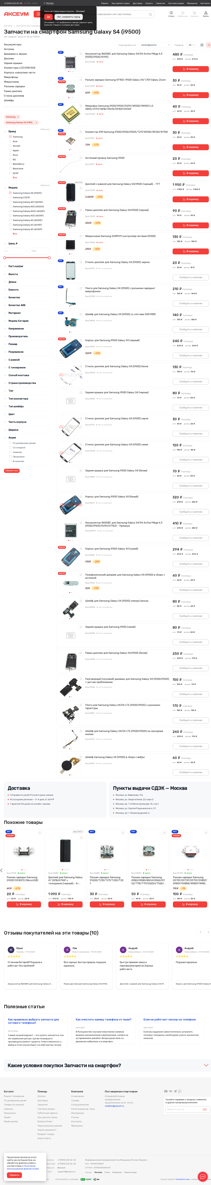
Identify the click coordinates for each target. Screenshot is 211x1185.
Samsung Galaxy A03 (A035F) (28, 215)
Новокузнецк (130, 1172)
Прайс (7, 1117)
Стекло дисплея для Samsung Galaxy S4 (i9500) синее (116, 444)
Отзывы (75, 1100)
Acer (15, 141)
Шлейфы (9, 100)
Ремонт (104, 3)
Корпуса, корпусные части (19, 72)
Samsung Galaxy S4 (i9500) (27, 193)
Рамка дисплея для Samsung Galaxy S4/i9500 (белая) (116, 652)
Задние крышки (13, 63)
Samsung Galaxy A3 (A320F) (27, 229)
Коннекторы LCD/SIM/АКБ (19, 67)
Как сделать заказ (121, 3)
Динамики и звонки (15, 53)
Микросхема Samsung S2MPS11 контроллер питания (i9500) (120, 236)
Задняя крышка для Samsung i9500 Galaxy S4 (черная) (117, 392)
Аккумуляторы (12, 44)
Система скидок (176, 3)
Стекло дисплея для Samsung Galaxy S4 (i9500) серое (116, 418)
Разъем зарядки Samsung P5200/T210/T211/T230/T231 (106, 880)
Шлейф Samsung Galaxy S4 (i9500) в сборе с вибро (115, 757)
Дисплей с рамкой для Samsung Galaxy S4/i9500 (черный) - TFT (122, 184)
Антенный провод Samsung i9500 (104, 157)
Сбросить (45, 129)
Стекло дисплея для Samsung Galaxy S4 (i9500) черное (117, 262)
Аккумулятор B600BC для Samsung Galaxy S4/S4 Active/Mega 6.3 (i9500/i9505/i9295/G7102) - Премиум (123, 524)
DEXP (16, 173)
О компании (77, 1096)
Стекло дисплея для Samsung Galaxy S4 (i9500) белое (116, 366)
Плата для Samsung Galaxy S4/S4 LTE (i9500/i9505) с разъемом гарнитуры (122, 707)
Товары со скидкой (14, 1104)
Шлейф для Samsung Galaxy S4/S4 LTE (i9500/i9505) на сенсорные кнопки (124, 733)
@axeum (62, 1168)
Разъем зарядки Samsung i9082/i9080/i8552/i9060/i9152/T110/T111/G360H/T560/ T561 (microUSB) (148, 880)
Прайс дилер (11, 1121)
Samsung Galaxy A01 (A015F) (28, 202)
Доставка (137, 3)
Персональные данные (50, 1125)
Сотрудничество (80, 1104)
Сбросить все (11, 471)
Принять (14, 1175)
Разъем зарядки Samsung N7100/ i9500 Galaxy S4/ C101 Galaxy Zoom (125, 79)
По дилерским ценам (24, 443)
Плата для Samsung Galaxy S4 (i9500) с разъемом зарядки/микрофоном (120, 290)
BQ (14, 159)
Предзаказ (19, 456)
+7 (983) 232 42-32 (13, 3)
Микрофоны (11, 77)
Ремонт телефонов (14, 1096)
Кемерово (117, 1172)
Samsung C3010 (21, 197)
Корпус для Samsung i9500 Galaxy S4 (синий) (111, 548)
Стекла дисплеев (14, 95)
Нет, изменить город (68, 16)
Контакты (205, 3)
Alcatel (16, 145)
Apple (16, 150)
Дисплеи (9, 58)
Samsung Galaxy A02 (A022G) (28, 206)
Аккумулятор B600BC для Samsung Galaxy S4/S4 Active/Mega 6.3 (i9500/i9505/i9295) (123, 55)
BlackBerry (18, 164)
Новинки (17, 452)
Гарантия (160, 3)
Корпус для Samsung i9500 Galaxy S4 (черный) (112, 340)
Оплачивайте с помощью (67, 1179)
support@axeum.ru (66, 1171)
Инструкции (77, 1113)
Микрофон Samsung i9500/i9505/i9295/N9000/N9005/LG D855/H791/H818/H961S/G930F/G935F (119, 107)
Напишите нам (182, 1179)
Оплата (149, 3)
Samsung (18, 136)
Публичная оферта (48, 1113)
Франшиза (192, 3)
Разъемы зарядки (14, 86)
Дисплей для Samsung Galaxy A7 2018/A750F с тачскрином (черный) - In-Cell (65, 880)
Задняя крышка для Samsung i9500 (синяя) (110, 626)
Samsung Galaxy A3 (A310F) (27, 224)
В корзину (193, 69)
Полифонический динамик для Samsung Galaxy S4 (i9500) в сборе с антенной (125, 576)
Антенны (9, 49)
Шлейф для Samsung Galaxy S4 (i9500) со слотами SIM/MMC (120, 314)
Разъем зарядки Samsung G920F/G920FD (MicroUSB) (22, 879)
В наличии (18, 461)
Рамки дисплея (13, 91)
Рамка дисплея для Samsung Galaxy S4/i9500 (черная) (117, 210)
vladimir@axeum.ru (114, 1106)
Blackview (18, 168)
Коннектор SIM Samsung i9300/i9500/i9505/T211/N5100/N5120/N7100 (126, 131)
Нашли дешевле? (47, 1130)
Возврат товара (46, 1134)
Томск (107, 1172)
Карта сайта (44, 1138)
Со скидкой (19, 447)
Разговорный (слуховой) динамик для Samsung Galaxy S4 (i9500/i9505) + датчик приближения (127, 680)
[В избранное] (81, 53)
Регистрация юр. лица (83, 1109)
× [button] (18, 117)
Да (48, 16)
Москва (50, 3)
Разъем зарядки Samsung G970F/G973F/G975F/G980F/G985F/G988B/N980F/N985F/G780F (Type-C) (190, 880)
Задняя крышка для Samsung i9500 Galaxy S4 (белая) (116, 470)
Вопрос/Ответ (45, 1121)
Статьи (75, 1117)
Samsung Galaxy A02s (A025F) (29, 211)
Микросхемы (11, 81)
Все (15, 177)
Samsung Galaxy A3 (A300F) (27, 220)
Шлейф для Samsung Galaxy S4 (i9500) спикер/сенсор (116, 600)
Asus (15, 155)
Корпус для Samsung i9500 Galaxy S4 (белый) (111, 496)
